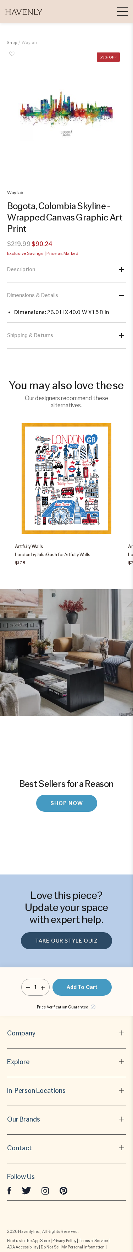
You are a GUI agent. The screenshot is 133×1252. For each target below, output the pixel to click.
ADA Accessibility (22, 1247)
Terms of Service (93, 1240)
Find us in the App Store (28, 1240)
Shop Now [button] (66, 803)
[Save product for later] (12, 57)
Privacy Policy (64, 1240)
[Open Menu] (122, 11)
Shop (12, 42)
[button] (24, 11)
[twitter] (26, 1190)
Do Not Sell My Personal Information (73, 1247)
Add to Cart (82, 987)
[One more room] (43, 987)
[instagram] (45, 1190)
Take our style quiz (66, 941)
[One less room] (28, 987)
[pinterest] (63, 1190)
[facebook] (9, 1190)
